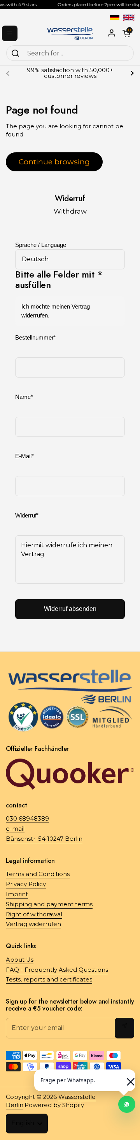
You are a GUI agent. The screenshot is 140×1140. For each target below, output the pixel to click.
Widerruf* (27, 515)
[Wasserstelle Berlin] (70, 33)
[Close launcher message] (126, 1078)
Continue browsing (54, 161)
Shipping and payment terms (49, 904)
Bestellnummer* (35, 338)
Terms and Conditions (38, 874)
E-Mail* (24, 456)
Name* (24, 397)
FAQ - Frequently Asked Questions (57, 969)
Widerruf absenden (70, 608)
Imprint (17, 894)
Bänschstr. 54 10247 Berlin (44, 838)
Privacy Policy (26, 884)
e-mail (15, 828)
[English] (128, 17)
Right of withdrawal (34, 914)
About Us (19, 959)
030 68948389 (27, 818)
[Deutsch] (114, 17)
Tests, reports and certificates (49, 979)
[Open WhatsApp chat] (126, 1104)
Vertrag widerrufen (33, 924)
